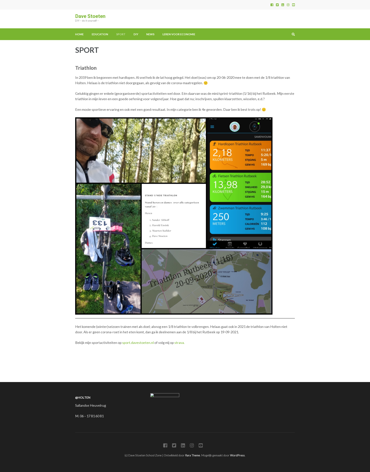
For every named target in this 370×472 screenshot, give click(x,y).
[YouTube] (293, 5)
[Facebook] (272, 5)
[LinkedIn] (282, 5)
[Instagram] (288, 5)
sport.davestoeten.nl (138, 342)
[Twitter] (277, 5)
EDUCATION (100, 34)
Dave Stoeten (90, 16)
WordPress (237, 455)
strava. (179, 342)
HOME (79, 34)
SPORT (120, 34)
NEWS (150, 34)
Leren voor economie (178, 34)
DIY (136, 34)
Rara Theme (192, 455)
